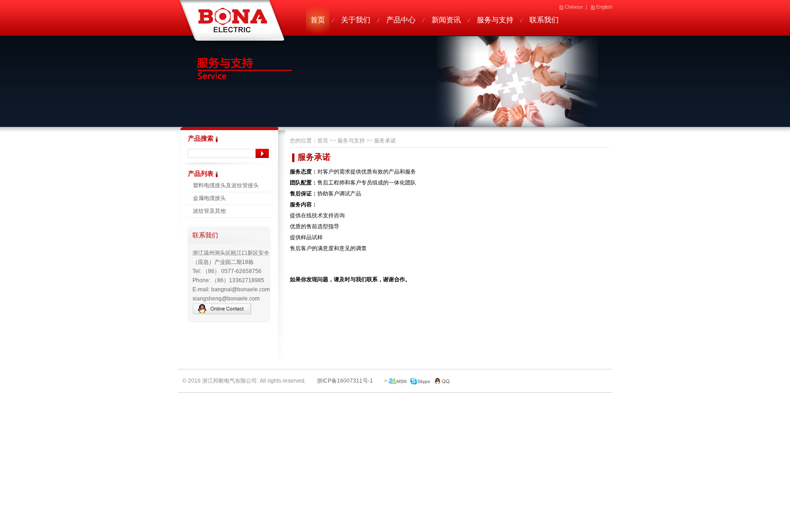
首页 (317, 20)
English (604, 7)
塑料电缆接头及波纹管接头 (226, 185)
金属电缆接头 (209, 198)
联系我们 (544, 20)
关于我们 (355, 20)
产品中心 (401, 20)
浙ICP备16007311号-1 (345, 381)
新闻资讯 (446, 20)
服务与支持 (495, 20)
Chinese (574, 7)
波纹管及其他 (209, 211)
